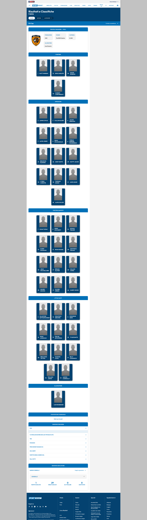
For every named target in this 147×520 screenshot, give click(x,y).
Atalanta (109, 502)
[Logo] (37, 5)
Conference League (80, 518)
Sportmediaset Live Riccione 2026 (95, 507)
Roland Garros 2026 (96, 505)
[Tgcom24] (31, 1)
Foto (61, 505)
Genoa (108, 516)
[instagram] (32, 506)
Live (61, 515)
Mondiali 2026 (94, 502)
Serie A (77, 507)
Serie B (77, 509)
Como (108, 509)
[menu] (29, 5)
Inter (108, 518)
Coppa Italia (78, 511)
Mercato (77, 505)
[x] (37, 506)
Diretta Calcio (63, 517)
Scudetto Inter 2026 (95, 510)
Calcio (76, 502)
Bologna (109, 505)
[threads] (43, 506)
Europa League (78, 516)
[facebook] (29, 506)
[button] (31, 18)
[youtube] (46, 506)
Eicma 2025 (94, 519)
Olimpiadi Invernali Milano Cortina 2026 (96, 513)
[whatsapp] (35, 506)
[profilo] (117, 5)
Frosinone (109, 514)
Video (61, 502)
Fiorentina (109, 511)
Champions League (79, 514)
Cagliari (108, 507)
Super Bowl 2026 (95, 516)
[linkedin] (40, 506)
